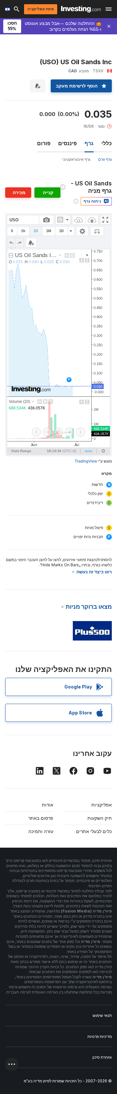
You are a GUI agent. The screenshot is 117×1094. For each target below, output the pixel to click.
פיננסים (67, 143)
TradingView (86, 461)
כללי (106, 143)
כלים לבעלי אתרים (94, 831)
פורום (43, 143)
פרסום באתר (40, 818)
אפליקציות (101, 804)
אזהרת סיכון (102, 1057)
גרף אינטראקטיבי (76, 159)
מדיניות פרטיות (99, 1036)
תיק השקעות (99, 818)
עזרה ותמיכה (40, 831)
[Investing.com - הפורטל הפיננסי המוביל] (81, 9)
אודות (47, 804)
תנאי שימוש (102, 1015)
